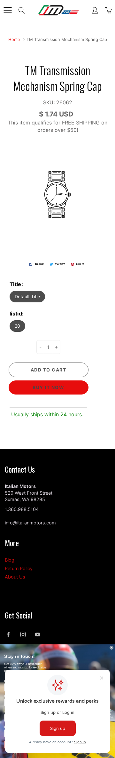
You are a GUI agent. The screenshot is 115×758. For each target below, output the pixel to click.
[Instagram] (22, 634)
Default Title (27, 296)
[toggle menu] (7, 10)
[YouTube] (37, 634)
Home (14, 39)
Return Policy (19, 568)
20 (17, 326)
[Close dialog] (111, 648)
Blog (9, 560)
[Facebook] (8, 634)
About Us (15, 577)
